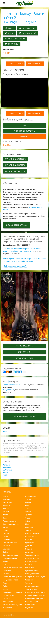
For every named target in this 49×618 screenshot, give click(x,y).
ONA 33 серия (35, 64)
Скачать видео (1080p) (15, 159)
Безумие (28, 549)
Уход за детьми (31, 589)
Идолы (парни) (8, 595)
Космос (28, 502)
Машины (6, 549)
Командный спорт (32, 574)
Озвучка (24, 136)
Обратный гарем (31, 602)
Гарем (5, 530)
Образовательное (32, 558)
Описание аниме (24, 346)
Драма (11, 33)
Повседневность (9, 521)
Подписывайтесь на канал (13, 385)
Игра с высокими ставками (35, 592)
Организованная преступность (35, 595)
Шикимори (7, 467)
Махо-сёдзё (29, 567)
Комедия (6, 499)
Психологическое (32, 533)
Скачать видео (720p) (15, 165)
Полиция (6, 540)
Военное (6, 509)
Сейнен (28, 521)
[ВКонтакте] (4, 372)
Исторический (29, 33)
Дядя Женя (7, 145)
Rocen (5, 431)
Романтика (13, 44)
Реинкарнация (8, 602)
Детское (28, 546)
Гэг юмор (6, 598)
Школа (5, 515)
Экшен (11, 28)
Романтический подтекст (12, 605)
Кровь (5, 561)
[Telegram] (17, 372)
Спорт (5, 518)
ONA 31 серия (15, 64)
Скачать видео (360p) (15, 171)
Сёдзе (27, 518)
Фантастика (7, 502)
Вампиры (29, 527)
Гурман (5, 583)
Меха (27, 524)
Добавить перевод (24, 358)
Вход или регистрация (16, 225)
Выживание (7, 608)
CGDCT (5, 589)
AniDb (5, 475)
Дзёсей (5, 552)
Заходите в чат (8, 390)
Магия (5, 536)
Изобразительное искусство (35, 577)
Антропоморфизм (32, 586)
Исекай (5, 564)
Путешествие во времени (12, 577)
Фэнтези (6, 512)
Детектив (29, 552)
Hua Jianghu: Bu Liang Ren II (20, 22)
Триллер (28, 515)
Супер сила (29, 543)
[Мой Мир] (20, 372)
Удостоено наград (32, 555)
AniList (5, 472)
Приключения (29, 28)
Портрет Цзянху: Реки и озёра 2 (23, 15)
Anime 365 (7, 615)
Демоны (6, 533)
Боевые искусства (16, 39)
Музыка (6, 527)
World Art (6, 465)
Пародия (28, 540)
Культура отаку (31, 571)
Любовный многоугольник (13, 567)
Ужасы (28, 512)
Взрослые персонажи (11, 555)
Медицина (7, 571)
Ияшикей (28, 564)
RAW (24, 125)
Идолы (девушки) (32, 561)
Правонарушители (10, 558)
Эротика (28, 583)
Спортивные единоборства (13, 592)
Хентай (28, 530)
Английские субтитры (24, 131)
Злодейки (29, 580)
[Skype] (14, 372)
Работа (5, 586)
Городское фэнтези (10, 580)
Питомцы (6, 574)
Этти (27, 509)
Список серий (24, 352)
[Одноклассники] (7, 372)
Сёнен (27, 505)
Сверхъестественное (11, 524)
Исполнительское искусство (35, 598)
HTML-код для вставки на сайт (15, 266)
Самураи (6, 546)
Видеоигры (29, 608)
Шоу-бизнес (29, 605)
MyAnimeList (7, 470)
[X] (10, 372)
